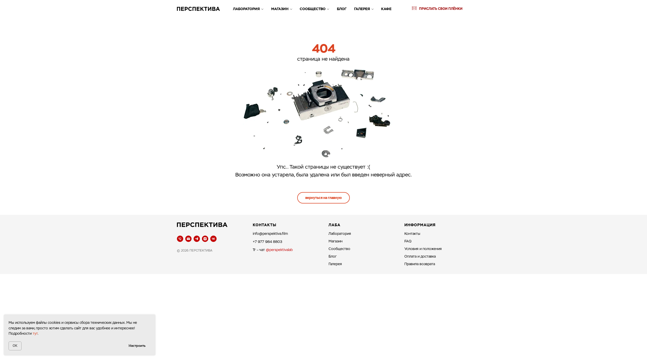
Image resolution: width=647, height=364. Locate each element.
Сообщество (313, 9)
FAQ (407, 241)
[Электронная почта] (188, 239)
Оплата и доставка (420, 256)
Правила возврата (419, 264)
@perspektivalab (279, 249)
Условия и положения (423, 248)
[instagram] (205, 239)
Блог (341, 9)
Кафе (386, 9)
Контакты (412, 233)
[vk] (213, 239)
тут (35, 333)
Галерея (362, 9)
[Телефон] (180, 239)
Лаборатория (246, 9)
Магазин (280, 9)
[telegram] (197, 239)
